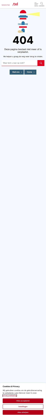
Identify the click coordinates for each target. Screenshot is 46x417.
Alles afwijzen (23, 412)
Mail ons (18, 72)
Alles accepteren (23, 401)
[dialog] (23, 400)
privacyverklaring (10, 395)
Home (29, 72)
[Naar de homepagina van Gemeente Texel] (10, 4)
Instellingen (23, 407)
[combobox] (23, 63)
